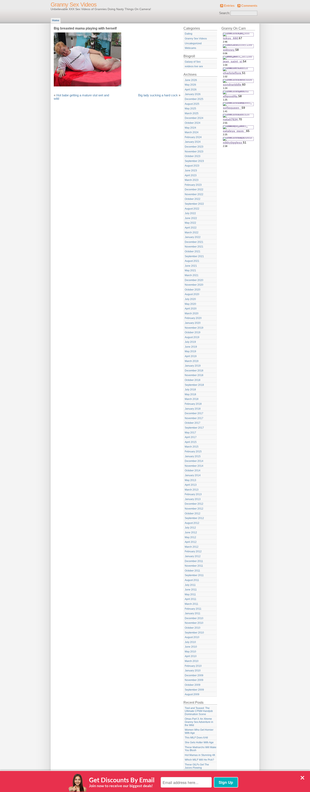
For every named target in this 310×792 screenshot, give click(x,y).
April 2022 (191, 227)
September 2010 (194, 632)
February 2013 (193, 494)
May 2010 (190, 651)
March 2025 (191, 113)
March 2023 (191, 180)
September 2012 (194, 518)
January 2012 (193, 556)
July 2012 (190, 527)
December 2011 (194, 561)
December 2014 (194, 461)
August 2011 (192, 580)
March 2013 (191, 489)
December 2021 (194, 242)
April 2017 (191, 437)
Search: (224, 13)
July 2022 (190, 213)
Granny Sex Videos (74, 4)
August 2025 (192, 103)
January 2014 (193, 475)
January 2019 (193, 365)
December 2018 (194, 370)
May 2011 (190, 594)
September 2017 (194, 427)
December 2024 (194, 118)
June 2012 (191, 532)
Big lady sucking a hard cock (158, 95)
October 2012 (192, 513)
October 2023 (192, 156)
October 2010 (192, 627)
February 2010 (193, 665)
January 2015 (193, 456)
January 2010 (193, 670)
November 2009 (194, 680)
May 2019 (190, 351)
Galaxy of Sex (193, 61)
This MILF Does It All (196, 737)
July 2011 (190, 585)
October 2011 (192, 570)
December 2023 (194, 146)
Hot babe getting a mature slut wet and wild (81, 97)
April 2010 (191, 656)
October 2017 (192, 422)
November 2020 (194, 284)
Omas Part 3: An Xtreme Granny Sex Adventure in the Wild (199, 721)
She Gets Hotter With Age (199, 742)
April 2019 (191, 356)
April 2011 (190, 599)
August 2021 (192, 261)
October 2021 (192, 251)
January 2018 (193, 408)
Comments (249, 5)
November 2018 (194, 375)
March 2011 (191, 603)
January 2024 (193, 141)
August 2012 (192, 523)
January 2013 (193, 499)
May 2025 (190, 108)
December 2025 (194, 99)
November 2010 (194, 622)
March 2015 (191, 446)
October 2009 (192, 684)
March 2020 (191, 313)
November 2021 (194, 246)
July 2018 (190, 389)
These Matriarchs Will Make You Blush (200, 749)
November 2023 (194, 151)
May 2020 (190, 304)
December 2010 (194, 618)
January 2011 (192, 613)
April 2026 (191, 89)
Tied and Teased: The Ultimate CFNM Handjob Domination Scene (199, 711)
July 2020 (190, 299)
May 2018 (190, 394)
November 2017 (194, 418)
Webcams (190, 48)
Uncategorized (193, 43)
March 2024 (191, 132)
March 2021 (191, 275)
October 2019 (192, 332)
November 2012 (194, 508)
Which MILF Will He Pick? (199, 759)
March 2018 (191, 399)
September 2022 (194, 203)
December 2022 (194, 189)
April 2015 (191, 442)
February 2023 (193, 184)
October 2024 (192, 122)
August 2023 (192, 165)
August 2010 (192, 637)
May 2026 (190, 84)
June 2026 (191, 80)
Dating (188, 33)
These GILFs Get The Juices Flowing (197, 766)
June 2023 (191, 170)
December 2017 (194, 413)
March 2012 (191, 546)
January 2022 (193, 237)
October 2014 (192, 470)
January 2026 (193, 94)
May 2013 (190, 480)
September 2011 (194, 575)
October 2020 (192, 289)
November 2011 (194, 565)
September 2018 (194, 384)
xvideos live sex (194, 66)
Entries (229, 5)
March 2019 (191, 361)
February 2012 (193, 551)
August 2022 (192, 208)
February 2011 (193, 608)
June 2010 (191, 646)
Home (55, 20)
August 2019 (192, 337)
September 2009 (194, 689)
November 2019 (194, 327)
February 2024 (193, 137)
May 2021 (190, 270)
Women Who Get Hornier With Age (199, 731)
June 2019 (191, 346)
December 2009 (194, 675)
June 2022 (191, 218)
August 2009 (192, 694)
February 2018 (193, 403)
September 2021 (194, 256)
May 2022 (190, 222)
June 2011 (191, 589)
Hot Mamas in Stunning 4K (200, 755)
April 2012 (191, 542)
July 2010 (190, 642)
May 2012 (190, 537)
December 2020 (194, 280)
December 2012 (194, 503)
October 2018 (192, 380)
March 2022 (191, 232)
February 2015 (193, 451)
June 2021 (191, 265)
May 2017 (190, 432)
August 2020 (192, 294)
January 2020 (193, 322)
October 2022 (192, 199)
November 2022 (194, 194)
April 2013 (191, 484)
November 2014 (194, 465)
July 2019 (190, 341)
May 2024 (190, 127)
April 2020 (191, 308)
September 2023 (194, 161)
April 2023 (191, 175)
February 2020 (193, 318)
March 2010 (191, 661)
